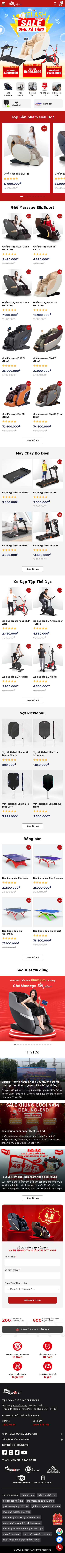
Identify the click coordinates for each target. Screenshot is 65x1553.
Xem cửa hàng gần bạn (35, 1329)
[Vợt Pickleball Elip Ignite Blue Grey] (17, 785)
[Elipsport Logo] (32, 1391)
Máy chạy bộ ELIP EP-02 (15, 492)
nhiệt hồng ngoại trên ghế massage (21, 1539)
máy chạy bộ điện (47, 1495)
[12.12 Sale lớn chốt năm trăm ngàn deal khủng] (32, 1170)
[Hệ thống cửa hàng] (59, 1531)
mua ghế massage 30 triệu (17, 1511)
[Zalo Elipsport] (59, 1539)
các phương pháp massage (37, 1534)
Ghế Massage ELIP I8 (16, 173)
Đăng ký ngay (32, 1300)
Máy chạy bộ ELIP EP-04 (15, 545)
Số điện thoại (11, 1269)
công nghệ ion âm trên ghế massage (22, 1523)
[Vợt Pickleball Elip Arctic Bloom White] (17, 733)
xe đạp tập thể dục (13, 1500)
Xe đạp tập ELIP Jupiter (15, 676)
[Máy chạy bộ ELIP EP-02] (17, 474)
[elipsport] (11, 1469)
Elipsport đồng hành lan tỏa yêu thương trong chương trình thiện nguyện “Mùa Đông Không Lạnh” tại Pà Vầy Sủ (30, 1085)
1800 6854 (9, 1424)
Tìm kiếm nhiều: (10, 1494)
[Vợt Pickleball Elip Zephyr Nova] (48, 785)
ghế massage (27, 1495)
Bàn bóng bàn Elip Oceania (48, 877)
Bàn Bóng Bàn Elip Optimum (12, 932)
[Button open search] (55, 3)
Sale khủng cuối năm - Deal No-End (23, 1130)
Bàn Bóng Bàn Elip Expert (47, 930)
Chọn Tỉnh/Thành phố (16, 1283)
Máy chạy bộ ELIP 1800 (45, 545)
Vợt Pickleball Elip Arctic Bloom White (15, 753)
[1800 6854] (59, 1547)
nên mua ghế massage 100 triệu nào (21, 1517)
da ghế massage (11, 1534)
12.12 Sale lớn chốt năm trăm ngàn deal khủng (29, 1176)
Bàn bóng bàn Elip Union (15, 877)
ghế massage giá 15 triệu (16, 1506)
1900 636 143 (40, 1424)
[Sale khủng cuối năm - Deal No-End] (32, 1124)
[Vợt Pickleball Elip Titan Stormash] (48, 733)
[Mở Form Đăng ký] (57, 1518)
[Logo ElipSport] (15, 3)
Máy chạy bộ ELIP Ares (45, 492)
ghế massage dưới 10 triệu (40, 1500)
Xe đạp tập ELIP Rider (45, 676)
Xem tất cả (32, 440)
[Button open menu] (3, 3)
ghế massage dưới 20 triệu (46, 1506)
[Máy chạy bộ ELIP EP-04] (17, 526)
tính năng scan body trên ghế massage (23, 1528)
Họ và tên (10, 1256)
